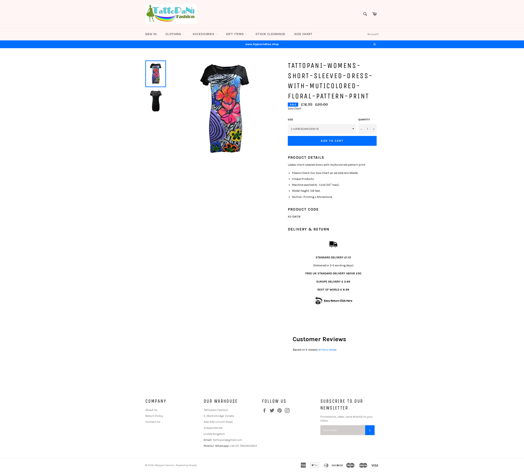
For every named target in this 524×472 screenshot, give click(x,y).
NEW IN (151, 34)
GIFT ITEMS (235, 34)
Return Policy (154, 416)
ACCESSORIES (204, 34)
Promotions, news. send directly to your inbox (346, 418)
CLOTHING (173, 34)
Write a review (327, 349)
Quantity (364, 119)
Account (373, 34)
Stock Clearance (270, 34)
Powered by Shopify (186, 465)
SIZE (290, 119)
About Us (151, 410)
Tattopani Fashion (165, 465)
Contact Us (152, 422)
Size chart (303, 34)
